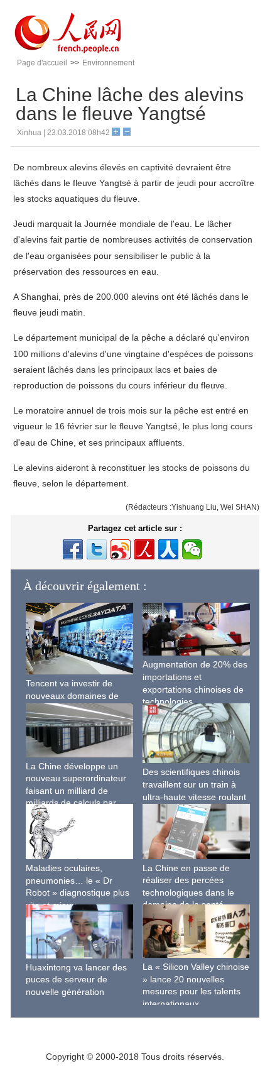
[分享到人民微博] (144, 549)
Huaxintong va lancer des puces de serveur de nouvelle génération (76, 979)
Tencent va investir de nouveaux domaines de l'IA (72, 695)
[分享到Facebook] (73, 549)
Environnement (108, 62)
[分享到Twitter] (97, 549)
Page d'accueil (42, 62)
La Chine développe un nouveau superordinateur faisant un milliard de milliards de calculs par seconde (76, 790)
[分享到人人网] (168, 549)
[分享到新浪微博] (121, 549)
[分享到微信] (192, 549)
